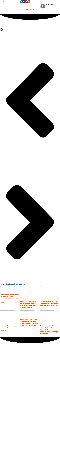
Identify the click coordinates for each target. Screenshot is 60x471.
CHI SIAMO (27, 4)
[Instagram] (24, 1)
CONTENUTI (32, 9)
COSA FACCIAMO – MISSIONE (29, 7)
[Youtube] (26, 1)
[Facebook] (21, 1)
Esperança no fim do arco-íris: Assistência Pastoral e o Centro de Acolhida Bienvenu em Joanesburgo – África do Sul (49, 330)
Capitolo (33, 4)
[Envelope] (29, 1)
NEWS (26, 9)
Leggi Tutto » (3, 302)
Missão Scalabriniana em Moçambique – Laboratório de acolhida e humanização (49, 303)
